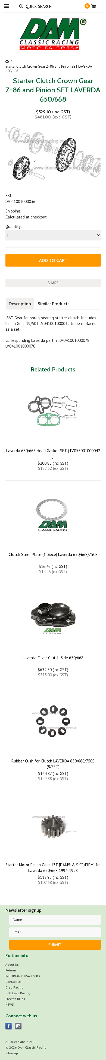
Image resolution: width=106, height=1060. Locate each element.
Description (20, 303)
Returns (11, 970)
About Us (12, 964)
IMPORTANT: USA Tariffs (22, 976)
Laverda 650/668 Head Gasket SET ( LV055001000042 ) (53, 453)
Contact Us (13, 982)
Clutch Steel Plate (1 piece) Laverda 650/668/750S (53, 554)
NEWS (9, 1004)
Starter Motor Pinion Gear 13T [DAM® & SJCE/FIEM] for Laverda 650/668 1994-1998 (53, 867)
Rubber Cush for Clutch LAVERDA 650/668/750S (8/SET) (53, 763)
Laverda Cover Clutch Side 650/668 (53, 657)
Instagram (18, 1026)
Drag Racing (14, 987)
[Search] (21, 6)
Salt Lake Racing (17, 993)
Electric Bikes (15, 999)
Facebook (8, 1026)
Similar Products (53, 303)
